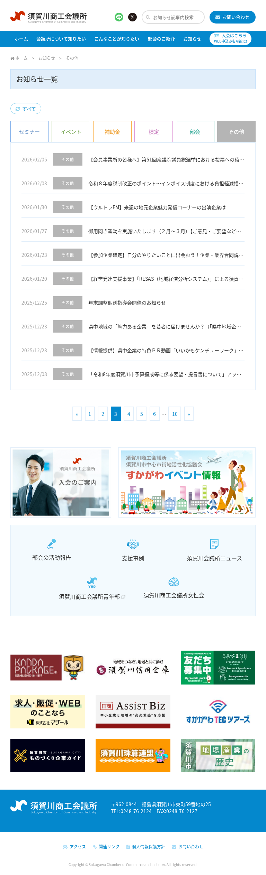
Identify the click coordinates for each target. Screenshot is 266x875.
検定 (154, 131)
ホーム (21, 38)
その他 (236, 131)
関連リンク (108, 846)
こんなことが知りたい (116, 38)
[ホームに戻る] (48, 18)
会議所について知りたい (61, 38)
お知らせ (192, 38)
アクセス (77, 846)
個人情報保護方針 (147, 846)
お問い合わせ (234, 16)
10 (175, 413)
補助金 (112, 131)
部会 (195, 131)
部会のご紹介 (161, 38)
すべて (28, 108)
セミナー (29, 131)
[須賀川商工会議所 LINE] (119, 16)
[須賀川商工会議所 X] (132, 16)
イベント (71, 131)
